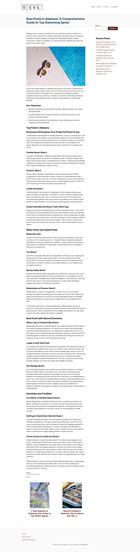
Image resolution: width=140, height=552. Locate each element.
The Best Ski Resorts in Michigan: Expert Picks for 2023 (105, 58)
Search (97, 25)
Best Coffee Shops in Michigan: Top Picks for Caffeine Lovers (104, 71)
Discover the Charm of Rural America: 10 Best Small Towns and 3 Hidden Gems (106, 44)
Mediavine (84, 544)
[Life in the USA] (36, 7)
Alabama (28, 477)
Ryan (29, 472)
